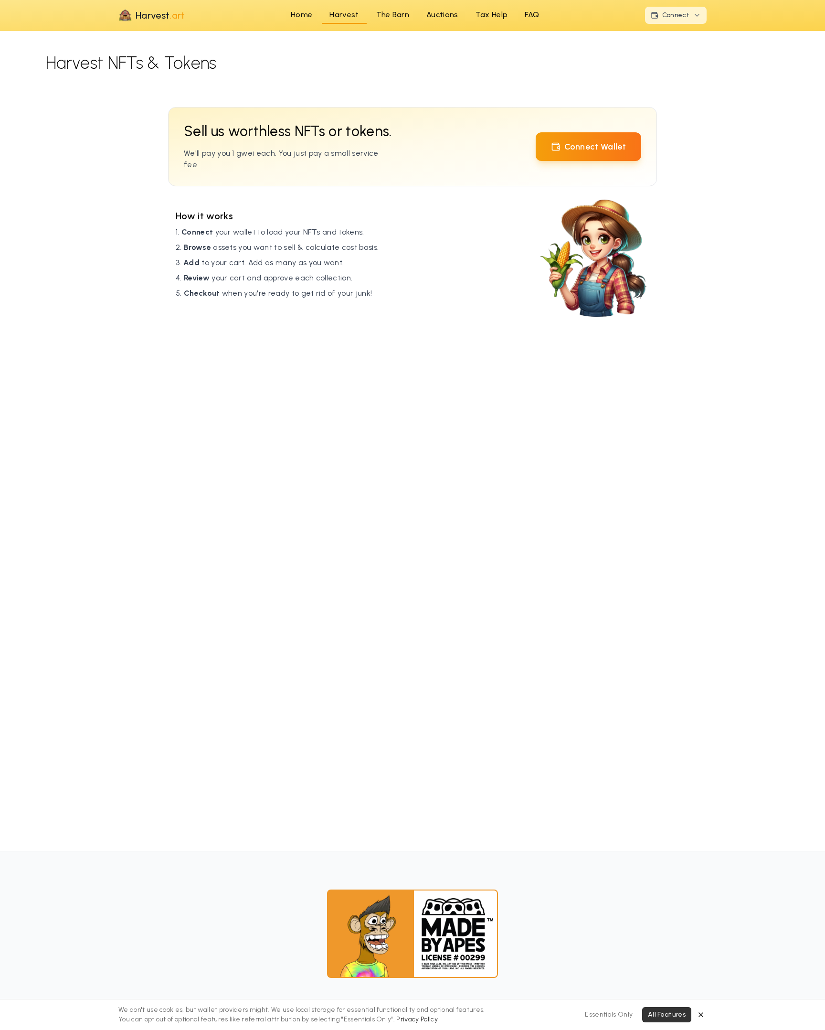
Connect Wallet (595, 146)
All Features (667, 1014)
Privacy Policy (416, 1019)
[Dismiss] (701, 1014)
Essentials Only (609, 1014)
